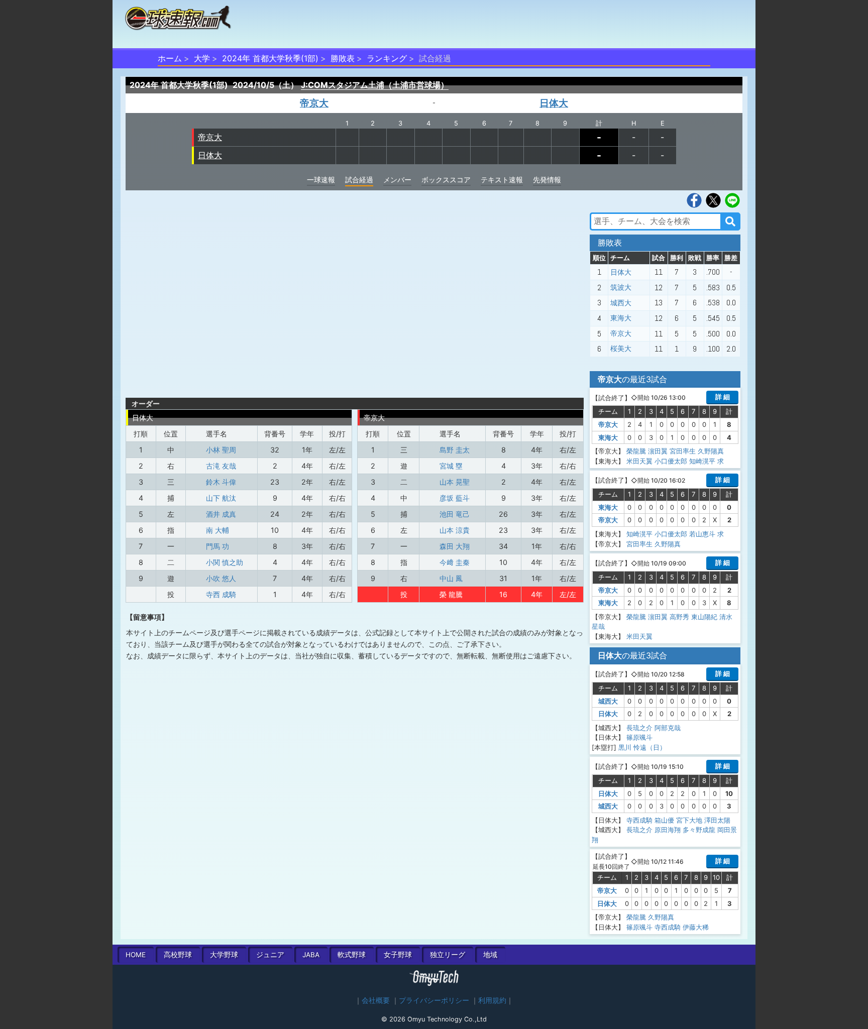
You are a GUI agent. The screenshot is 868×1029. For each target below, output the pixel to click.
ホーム (170, 58)
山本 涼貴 (455, 530)
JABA (310, 955)
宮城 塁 (451, 466)
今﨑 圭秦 (455, 562)
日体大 (553, 103)
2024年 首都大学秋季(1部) (270, 58)
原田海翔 (668, 830)
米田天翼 (639, 461)
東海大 (620, 317)
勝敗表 (343, 58)
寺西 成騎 (221, 594)
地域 (490, 955)
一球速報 (321, 179)
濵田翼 (658, 451)
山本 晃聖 (455, 482)
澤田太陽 (717, 820)
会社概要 (376, 1000)
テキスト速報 (502, 179)
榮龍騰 (636, 451)
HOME (136, 955)
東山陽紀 (704, 617)
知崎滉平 (702, 461)
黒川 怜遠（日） (642, 747)
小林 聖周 (221, 449)
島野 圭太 (455, 449)
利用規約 (492, 1000)
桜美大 (620, 349)
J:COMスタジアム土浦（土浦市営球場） (375, 85)
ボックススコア (446, 179)
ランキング (387, 58)
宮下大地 (689, 820)
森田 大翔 (455, 546)
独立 (447, 955)
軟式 (352, 955)
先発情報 (547, 179)
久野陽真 (711, 451)
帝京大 (314, 103)
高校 (178, 955)
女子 (398, 955)
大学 (202, 58)
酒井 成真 (221, 514)
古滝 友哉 (221, 466)
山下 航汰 (221, 498)
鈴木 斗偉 (221, 482)
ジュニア (270, 955)
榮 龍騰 (451, 594)
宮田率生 (683, 451)
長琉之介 (639, 728)
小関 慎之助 (224, 562)
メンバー (397, 179)
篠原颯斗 (639, 737)
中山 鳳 (451, 578)
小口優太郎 (671, 461)
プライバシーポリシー (434, 1000)
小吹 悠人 (221, 578)
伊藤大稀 (696, 927)
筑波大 (620, 287)
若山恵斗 (702, 534)
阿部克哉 (668, 728)
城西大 (620, 302)
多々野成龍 (699, 830)
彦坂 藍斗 (455, 498)
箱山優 (664, 820)
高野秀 (679, 617)
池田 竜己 (455, 514)
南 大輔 (217, 530)
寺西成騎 (639, 820)
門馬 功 (217, 546)
